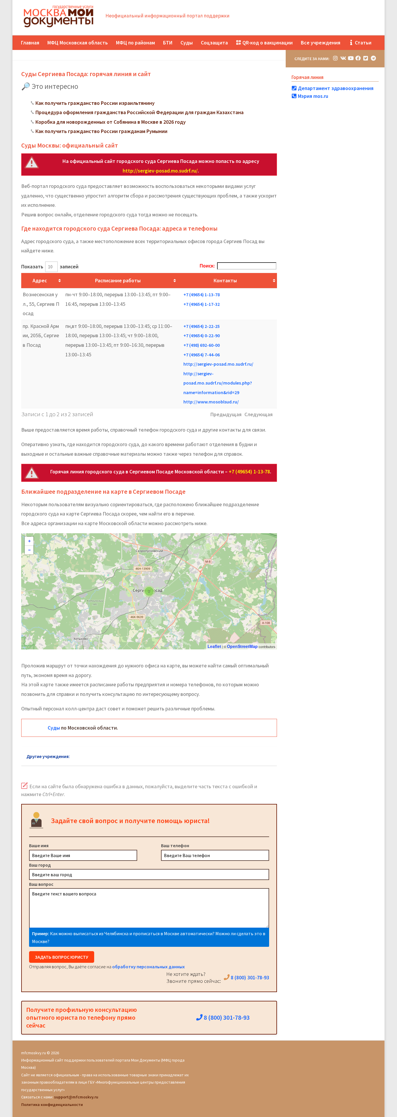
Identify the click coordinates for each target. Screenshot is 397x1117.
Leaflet (214, 646)
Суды (186, 42)
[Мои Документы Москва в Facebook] (358, 58)
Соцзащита (214, 42)
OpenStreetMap (242, 646)
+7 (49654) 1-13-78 (201, 294)
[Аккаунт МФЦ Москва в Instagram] (335, 58)
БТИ (167, 42)
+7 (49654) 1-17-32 (201, 304)
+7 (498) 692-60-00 (201, 345)
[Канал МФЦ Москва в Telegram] (373, 58)
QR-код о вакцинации (267, 42)
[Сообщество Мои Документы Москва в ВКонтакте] (343, 58)
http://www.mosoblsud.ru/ (211, 402)
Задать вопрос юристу (61, 957)
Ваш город (40, 865)
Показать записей (49, 266)
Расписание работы (118, 280)
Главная (30, 42)
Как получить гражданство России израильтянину (95, 103)
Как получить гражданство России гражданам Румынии (101, 131)
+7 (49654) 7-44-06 (201, 355)
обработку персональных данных (148, 966)
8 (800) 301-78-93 (249, 977)
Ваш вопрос (41, 884)
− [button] (29, 550)
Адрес (40, 280)
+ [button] (29, 541)
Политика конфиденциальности (52, 1104)
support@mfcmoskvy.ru (76, 1097)
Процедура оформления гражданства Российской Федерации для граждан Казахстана (139, 112)
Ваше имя (39, 845)
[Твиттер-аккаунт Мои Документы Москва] (365, 58)
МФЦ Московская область (77, 42)
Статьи (362, 42)
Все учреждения (320, 42)
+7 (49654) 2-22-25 (201, 326)
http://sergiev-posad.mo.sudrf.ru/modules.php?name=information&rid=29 (217, 383)
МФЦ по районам (135, 42)
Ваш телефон (175, 845)
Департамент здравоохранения (335, 88)
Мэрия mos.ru (312, 96)
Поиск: (207, 265)
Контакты (225, 280)
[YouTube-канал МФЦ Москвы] (350, 58)
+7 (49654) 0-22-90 (201, 335)
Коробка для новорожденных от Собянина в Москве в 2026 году (110, 121)
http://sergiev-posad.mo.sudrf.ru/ (160, 170)
